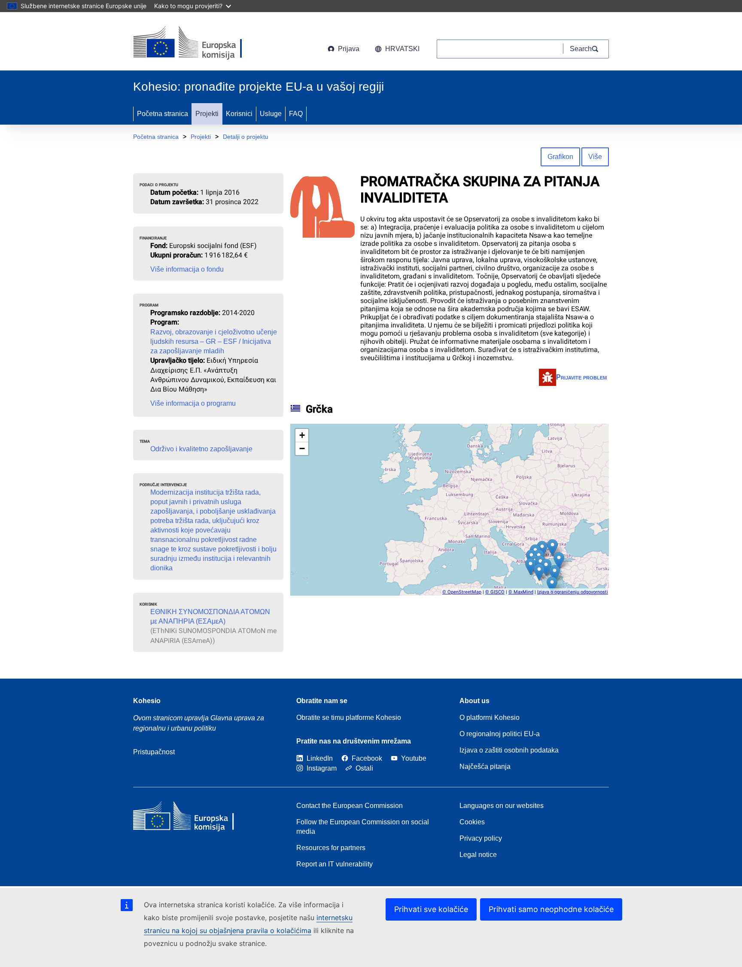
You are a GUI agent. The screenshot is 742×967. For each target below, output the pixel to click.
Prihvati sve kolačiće (431, 909)
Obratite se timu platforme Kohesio (348, 717)
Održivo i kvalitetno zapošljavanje (201, 449)
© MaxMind (520, 592)
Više (595, 156)
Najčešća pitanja (485, 766)
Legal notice (478, 854)
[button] (530, 566)
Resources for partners (330, 847)
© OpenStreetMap (461, 592)
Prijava (348, 48)
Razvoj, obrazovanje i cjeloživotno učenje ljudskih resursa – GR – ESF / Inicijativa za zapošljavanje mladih (213, 341)
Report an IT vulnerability (334, 864)
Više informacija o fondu (187, 269)
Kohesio (147, 700)
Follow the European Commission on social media (362, 826)
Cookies (472, 822)
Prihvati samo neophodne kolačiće (551, 909)
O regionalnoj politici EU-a (499, 733)
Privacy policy (480, 838)
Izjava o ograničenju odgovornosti (572, 592)
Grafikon (560, 156)
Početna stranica (162, 113)
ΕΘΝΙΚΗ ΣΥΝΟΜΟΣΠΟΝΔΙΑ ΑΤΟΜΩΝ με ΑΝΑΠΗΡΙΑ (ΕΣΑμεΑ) (210, 616)
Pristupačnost (154, 752)
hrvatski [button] (402, 48)
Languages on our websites (501, 805)
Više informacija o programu (193, 403)
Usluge (271, 113)
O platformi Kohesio (489, 717)
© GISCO (495, 592)
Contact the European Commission (349, 805)
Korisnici (239, 113)
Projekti (207, 113)
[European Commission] (202, 43)
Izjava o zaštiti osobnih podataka (509, 750)
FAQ (296, 113)
